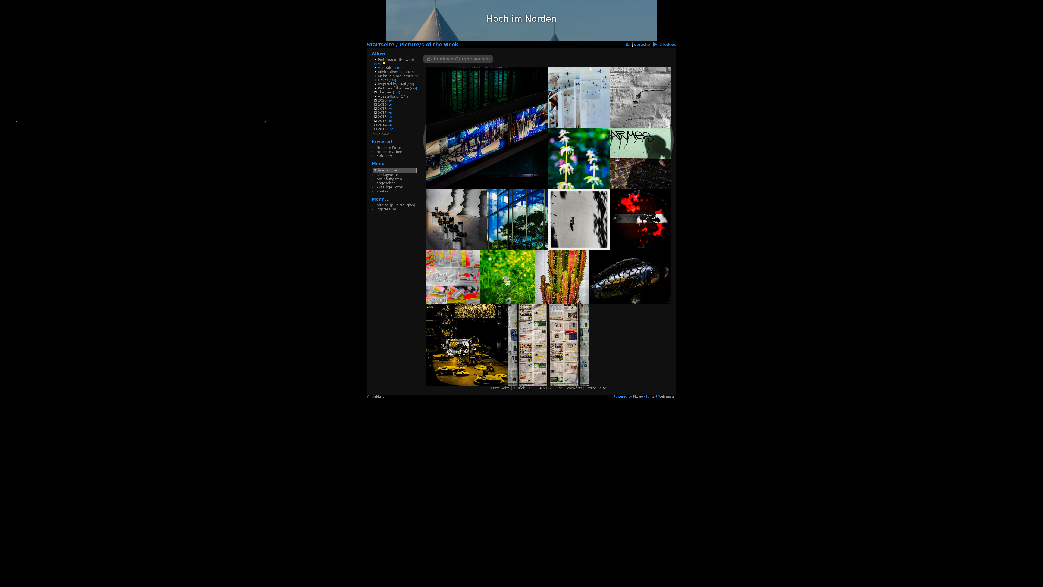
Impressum (386, 209)
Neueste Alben (389, 152)
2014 (382, 125)
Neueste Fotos (389, 148)
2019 (382, 104)
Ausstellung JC (390, 96)
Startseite (380, 44)
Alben (378, 53)
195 (560, 388)
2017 (382, 113)
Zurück (519, 388)
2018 (382, 109)
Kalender (384, 156)
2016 (382, 117)
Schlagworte (387, 175)
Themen (385, 92)
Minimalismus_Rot (394, 72)
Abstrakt (385, 68)
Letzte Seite (595, 388)
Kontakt (383, 191)
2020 (382, 100)
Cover (383, 80)
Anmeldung (376, 396)
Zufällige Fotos (389, 187)
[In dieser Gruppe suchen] (627, 45)
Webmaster (667, 396)
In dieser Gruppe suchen (462, 59)
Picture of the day (393, 88)
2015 (382, 121)
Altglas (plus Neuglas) (395, 205)
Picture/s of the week (429, 44)
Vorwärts (574, 388)
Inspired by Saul (392, 84)
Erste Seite (500, 388)
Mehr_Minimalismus (395, 76)
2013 (382, 129)
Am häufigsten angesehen (389, 181)
